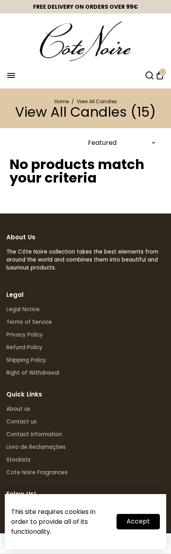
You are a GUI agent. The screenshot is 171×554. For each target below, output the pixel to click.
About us (18, 409)
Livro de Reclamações (36, 447)
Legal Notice (23, 309)
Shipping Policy (26, 360)
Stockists (18, 460)
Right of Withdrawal (32, 373)
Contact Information (34, 434)
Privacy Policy (24, 335)
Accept (138, 521)
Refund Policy (24, 347)
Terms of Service (29, 322)
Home (61, 101)
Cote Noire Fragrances (37, 472)
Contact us (21, 421)
